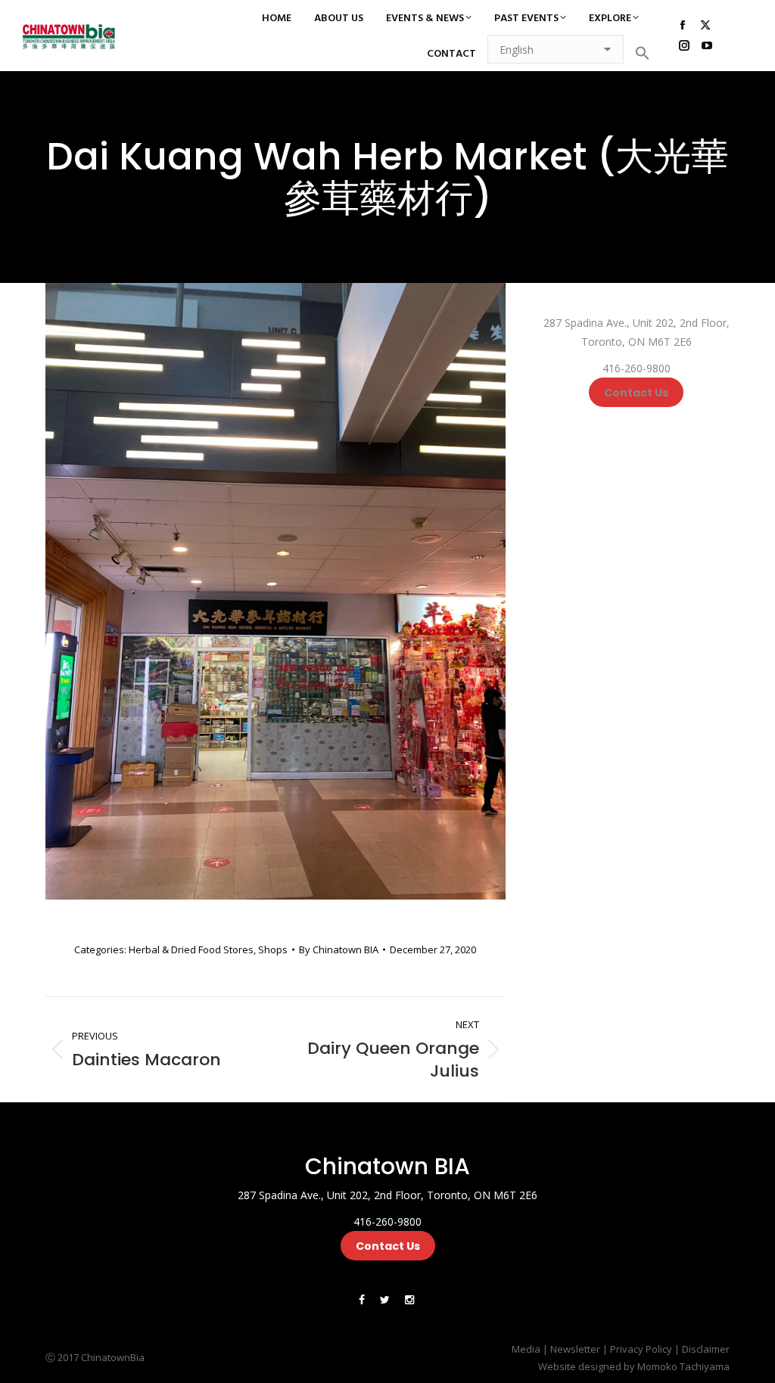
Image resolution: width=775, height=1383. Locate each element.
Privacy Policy (641, 1349)
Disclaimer (706, 1349)
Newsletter (575, 1349)
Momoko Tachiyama (683, 1366)
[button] (642, 53)
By (338, 949)
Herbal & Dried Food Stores (191, 949)
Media (526, 1349)
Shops (273, 949)
